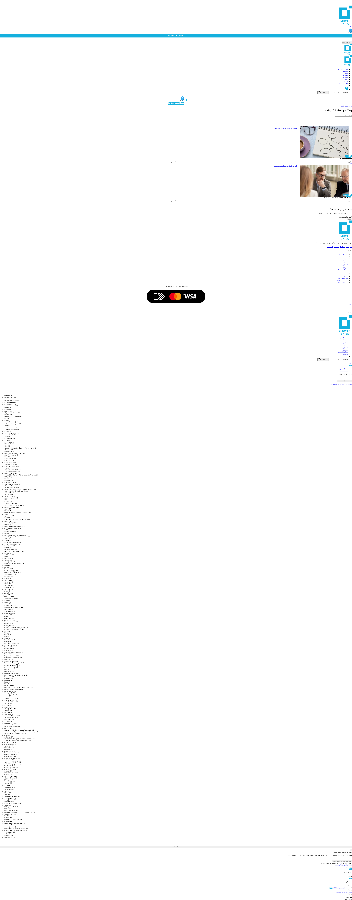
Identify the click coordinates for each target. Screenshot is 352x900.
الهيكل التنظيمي (342, 84)
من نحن (345, 86)
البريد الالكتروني (347, 217)
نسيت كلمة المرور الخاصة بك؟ (341, 384)
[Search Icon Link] (346, 89)
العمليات (345, 75)
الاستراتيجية (344, 79)
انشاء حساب (344, 371)
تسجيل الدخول (343, 369)
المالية (346, 73)
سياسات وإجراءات (280, 129)
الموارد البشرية (343, 69)
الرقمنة (345, 77)
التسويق (345, 81)
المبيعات (345, 71)
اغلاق (350, 363)
